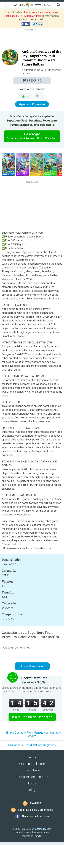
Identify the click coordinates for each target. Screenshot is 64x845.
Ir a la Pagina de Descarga (32, 717)
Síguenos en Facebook (35, 816)
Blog (32, 790)
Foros (32, 783)
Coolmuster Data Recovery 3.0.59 (34, 680)
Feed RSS (35, 803)
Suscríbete (32, 770)
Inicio (32, 757)
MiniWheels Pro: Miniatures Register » (32, 745)
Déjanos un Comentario (32, 104)
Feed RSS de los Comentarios (35, 809)
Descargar (33, 136)
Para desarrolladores (32, 764)
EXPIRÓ (32, 80)
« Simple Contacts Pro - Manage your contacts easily (32, 734)
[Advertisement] (32, 40)
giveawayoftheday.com (39, 829)
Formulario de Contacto (32, 777)
